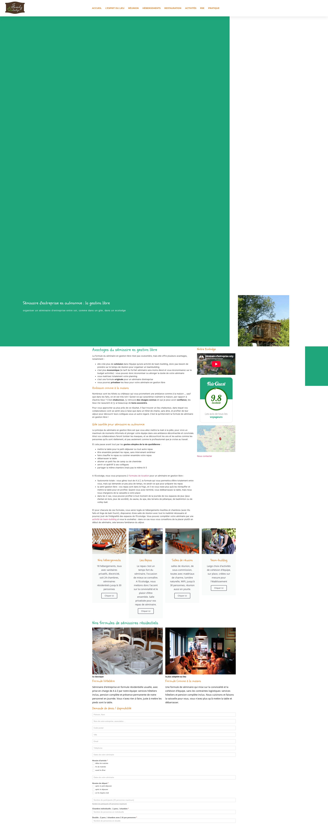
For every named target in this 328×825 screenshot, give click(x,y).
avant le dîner (100, 770)
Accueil (97, 8)
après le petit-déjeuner (103, 786)
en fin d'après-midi (102, 793)
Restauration (172, 8)
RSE (202, 8)
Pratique (213, 8)
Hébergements (151, 8)
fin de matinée (100, 767)
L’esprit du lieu (114, 8)
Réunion (133, 8)
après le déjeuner (101, 789)
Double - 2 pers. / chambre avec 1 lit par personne (114, 817)
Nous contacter (204, 456)
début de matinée (101, 763)
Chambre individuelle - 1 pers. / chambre (110, 809)
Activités (190, 8)
